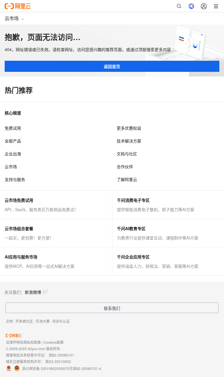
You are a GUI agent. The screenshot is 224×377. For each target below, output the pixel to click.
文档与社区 (127, 154)
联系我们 (112, 308)
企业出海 (13, 154)
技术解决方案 (129, 141)
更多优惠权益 (129, 128)
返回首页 (112, 66)
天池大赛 (43, 321)
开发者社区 (24, 321)
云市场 (12, 18)
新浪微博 (33, 292)
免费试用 (13, 128)
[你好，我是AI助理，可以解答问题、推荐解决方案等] (191, 6)
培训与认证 (61, 321)
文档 (9, 321)
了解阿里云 (127, 179)
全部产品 (13, 141)
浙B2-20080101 (61, 354)
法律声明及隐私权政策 (23, 342)
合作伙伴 (125, 166)
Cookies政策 (53, 342)
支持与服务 (15, 179)
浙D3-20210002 (58, 361)
